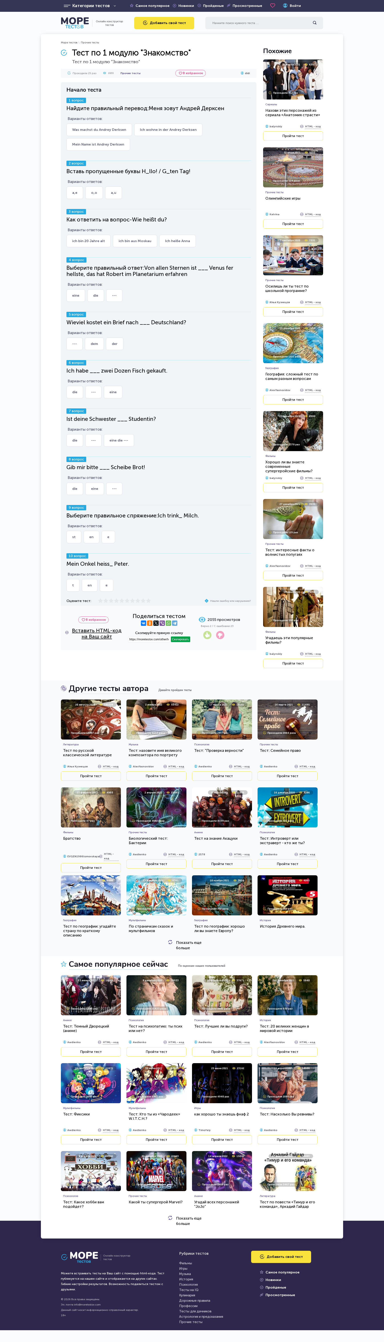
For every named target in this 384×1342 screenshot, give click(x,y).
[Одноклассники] (149, 623)
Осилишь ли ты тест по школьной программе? (287, 288)
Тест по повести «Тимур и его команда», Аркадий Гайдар (287, 1204)
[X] (156, 623)
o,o (94, 193)
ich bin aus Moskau (135, 241)
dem (94, 344)
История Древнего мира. (282, 926)
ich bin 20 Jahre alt (88, 241)
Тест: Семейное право (280, 750)
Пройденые (213, 6)
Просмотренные (247, 6)
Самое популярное (153, 6)
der (115, 344)
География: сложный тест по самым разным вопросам (291, 376)
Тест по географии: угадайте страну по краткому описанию (89, 930)
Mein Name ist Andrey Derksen (98, 144)
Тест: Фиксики (76, 1114)
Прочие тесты (90, 42)
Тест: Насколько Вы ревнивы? (287, 1114)
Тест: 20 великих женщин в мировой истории (284, 1028)
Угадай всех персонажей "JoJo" (216, 1204)
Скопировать (180, 639)
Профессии (188, 1306)
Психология (188, 1285)
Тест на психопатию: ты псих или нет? (155, 1028)
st (74, 537)
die (95, 295)
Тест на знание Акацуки (216, 838)
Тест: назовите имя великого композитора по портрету (155, 752)
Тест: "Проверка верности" (219, 750)
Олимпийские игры (282, 198)
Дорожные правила (194, 1301)
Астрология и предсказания (201, 1317)
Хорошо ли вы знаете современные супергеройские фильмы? (288, 466)
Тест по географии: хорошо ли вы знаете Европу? (219, 928)
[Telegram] (174, 623)
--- (114, 295)
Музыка (185, 1274)
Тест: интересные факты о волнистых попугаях (289, 552)
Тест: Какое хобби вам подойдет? (83, 1204)
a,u (113, 193)
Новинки (186, 6)
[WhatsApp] (168, 623)
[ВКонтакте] (143, 623)
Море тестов (69, 42)
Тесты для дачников (195, 1311)
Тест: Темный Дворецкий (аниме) (86, 1028)
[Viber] (162, 623)
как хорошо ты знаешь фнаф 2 (221, 1114)
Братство (72, 838)
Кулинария (187, 1295)
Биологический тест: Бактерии (148, 840)
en (91, 537)
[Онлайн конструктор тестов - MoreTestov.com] (75, 22)
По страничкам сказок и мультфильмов (151, 928)
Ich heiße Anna (177, 241)
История (186, 1279)
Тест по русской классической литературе (87, 752)
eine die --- (119, 440)
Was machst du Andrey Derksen (99, 130)
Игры (183, 1269)
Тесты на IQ (188, 1290)
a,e (74, 193)
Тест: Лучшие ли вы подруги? (221, 1026)
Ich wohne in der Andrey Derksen (168, 130)
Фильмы (185, 1263)
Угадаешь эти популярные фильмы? (289, 640)
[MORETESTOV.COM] (82, 1257)
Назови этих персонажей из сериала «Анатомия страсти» (292, 112)
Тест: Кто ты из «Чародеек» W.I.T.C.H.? (154, 1116)
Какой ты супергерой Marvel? (155, 1202)
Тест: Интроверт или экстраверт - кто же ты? (282, 840)
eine (75, 295)
